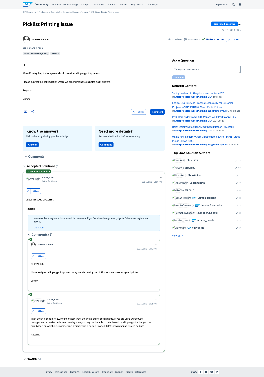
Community (42, 4)
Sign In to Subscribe (224, 24)
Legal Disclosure (90, 372)
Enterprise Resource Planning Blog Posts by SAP (200, 111)
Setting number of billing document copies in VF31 (199, 93)
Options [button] (239, 24)
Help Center (137, 4)
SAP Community (29, 12)
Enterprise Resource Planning (75, 12)
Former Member (41, 39)
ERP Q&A (95, 12)
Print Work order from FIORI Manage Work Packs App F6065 (204, 117)
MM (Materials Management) (36, 53)
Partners (112, 4)
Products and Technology (65, 4)
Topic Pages (153, 4)
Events (123, 4)
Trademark (107, 372)
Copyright (75, 372)
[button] (228, 39)
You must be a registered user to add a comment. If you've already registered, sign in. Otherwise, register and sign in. (91, 220)
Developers (99, 4)
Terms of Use (61, 372)
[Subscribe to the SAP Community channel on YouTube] (211, 372)
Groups (85, 4)
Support (119, 372)
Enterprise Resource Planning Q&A (193, 97)
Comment (157, 112)
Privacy (48, 372)
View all (176, 235)
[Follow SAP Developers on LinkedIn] (217, 372)
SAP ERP (55, 53)
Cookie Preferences (136, 372)
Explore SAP (222, 4)
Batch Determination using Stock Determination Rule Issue (203, 127)
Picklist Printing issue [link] (110, 12)
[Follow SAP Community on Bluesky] (206, 372)
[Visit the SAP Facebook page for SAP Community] (200, 372)
